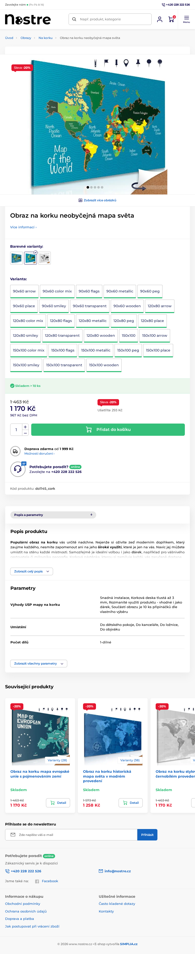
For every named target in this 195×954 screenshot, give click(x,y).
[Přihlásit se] (159, 19)
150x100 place (158, 350)
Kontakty (106, 911)
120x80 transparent (62, 335)
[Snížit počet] (25, 433)
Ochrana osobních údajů (26, 911)
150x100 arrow (154, 335)
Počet (16, 430)
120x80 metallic (93, 320)
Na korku (46, 38)
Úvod (9, 38)
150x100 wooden (104, 365)
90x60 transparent (90, 306)
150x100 (128, 335)
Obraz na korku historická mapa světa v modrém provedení (107, 776)
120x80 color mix (28, 320)
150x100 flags (62, 350)
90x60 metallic (119, 291)
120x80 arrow (160, 306)
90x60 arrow (24, 291)
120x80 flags (61, 320)
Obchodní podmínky (22, 904)
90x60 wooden (127, 306)
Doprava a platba (19, 919)
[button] (186, 19)
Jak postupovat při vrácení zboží (32, 926)
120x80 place (152, 320)
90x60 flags (89, 291)
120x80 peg (123, 320)
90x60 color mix (57, 291)
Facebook (50, 881)
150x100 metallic (95, 350)
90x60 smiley (54, 306)
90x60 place (24, 306)
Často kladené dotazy (117, 904)
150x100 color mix (28, 350)
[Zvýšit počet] (25, 427)
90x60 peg (150, 291)
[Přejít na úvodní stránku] (28, 19)
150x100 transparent (64, 365)
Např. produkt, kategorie (100, 19)
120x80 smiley (25, 335)
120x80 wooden (101, 335)
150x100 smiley (26, 365)
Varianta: (18, 279)
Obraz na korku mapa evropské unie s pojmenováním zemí (39, 773)
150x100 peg (128, 350)
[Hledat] (74, 19)
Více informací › (23, 227)
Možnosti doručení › (39, 453)
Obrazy (26, 38)
